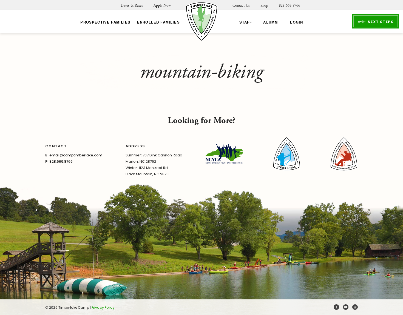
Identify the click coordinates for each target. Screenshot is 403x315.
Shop (264, 5)
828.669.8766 (289, 5)
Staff (245, 22)
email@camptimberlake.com (75, 155)
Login (296, 22)
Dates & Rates (132, 5)
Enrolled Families (158, 22)
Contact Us (241, 5)
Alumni (271, 22)
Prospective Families (105, 22)
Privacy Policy (103, 307)
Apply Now (162, 5)
